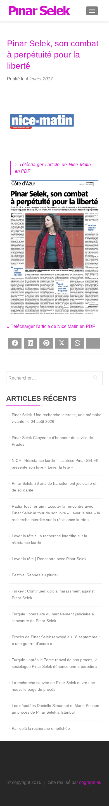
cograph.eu (90, 782)
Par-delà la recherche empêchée (41, 728)
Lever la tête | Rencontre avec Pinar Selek (49, 558)
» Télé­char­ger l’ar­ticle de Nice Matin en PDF (51, 326)
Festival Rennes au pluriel (35, 575)
